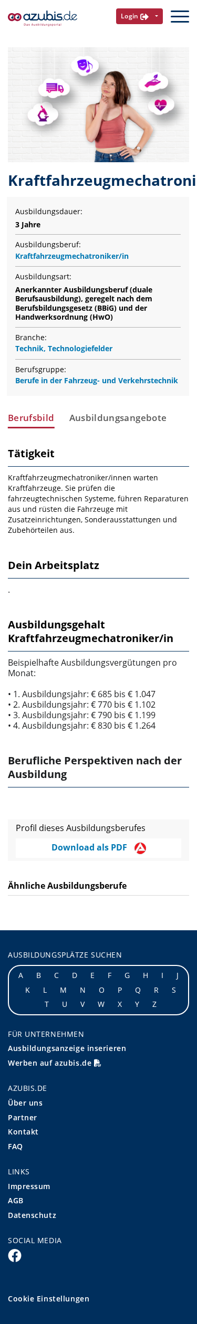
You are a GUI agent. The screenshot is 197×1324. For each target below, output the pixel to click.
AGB (16, 1200)
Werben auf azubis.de (51, 1063)
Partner (22, 1117)
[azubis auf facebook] (15, 1255)
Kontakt (23, 1132)
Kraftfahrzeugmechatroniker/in (72, 256)
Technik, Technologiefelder (63, 348)
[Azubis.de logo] (42, 18)
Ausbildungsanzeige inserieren (67, 1048)
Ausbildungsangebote (118, 418)
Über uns (25, 1103)
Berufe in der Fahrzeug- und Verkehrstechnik (96, 380)
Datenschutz (32, 1215)
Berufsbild (31, 418)
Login (131, 16)
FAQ (15, 1146)
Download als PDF (90, 847)
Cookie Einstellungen (48, 1299)
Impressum (29, 1186)
